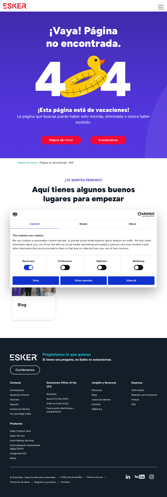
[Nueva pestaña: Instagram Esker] (152, 477)
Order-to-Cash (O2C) (57, 403)
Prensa (135, 399)
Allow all (131, 280)
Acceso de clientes (20, 409)
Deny (36, 280)
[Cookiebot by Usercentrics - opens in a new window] (140, 214)
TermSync (65, 482)
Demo (13, 458)
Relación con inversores (144, 395)
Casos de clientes (101, 399)
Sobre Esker (137, 390)
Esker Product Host (20, 431)
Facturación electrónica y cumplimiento (60, 410)
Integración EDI (18, 453)
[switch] (65, 267)
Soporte (14, 404)
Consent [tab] (34, 223)
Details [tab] (84, 223)
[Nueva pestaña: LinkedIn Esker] (128, 477)
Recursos (97, 390)
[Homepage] (15, 7)
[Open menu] (161, 7)
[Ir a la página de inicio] (24, 357)
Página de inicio (61, 140)
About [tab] (132, 223)
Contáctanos (108, 140)
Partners (14, 399)
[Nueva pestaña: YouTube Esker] (139, 477)
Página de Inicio (27, 162)
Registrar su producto (45, 482)
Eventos (96, 404)
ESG (133, 404)
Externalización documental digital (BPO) (25, 447)
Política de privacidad (71, 477)
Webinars (97, 409)
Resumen (51, 394)
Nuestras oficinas (19, 395)
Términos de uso (94, 477)
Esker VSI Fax (17, 436)
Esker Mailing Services (22, 440)
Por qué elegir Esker (20, 414)
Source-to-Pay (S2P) (57, 399)
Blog (94, 395)
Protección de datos (20, 482)
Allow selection (83, 280)
